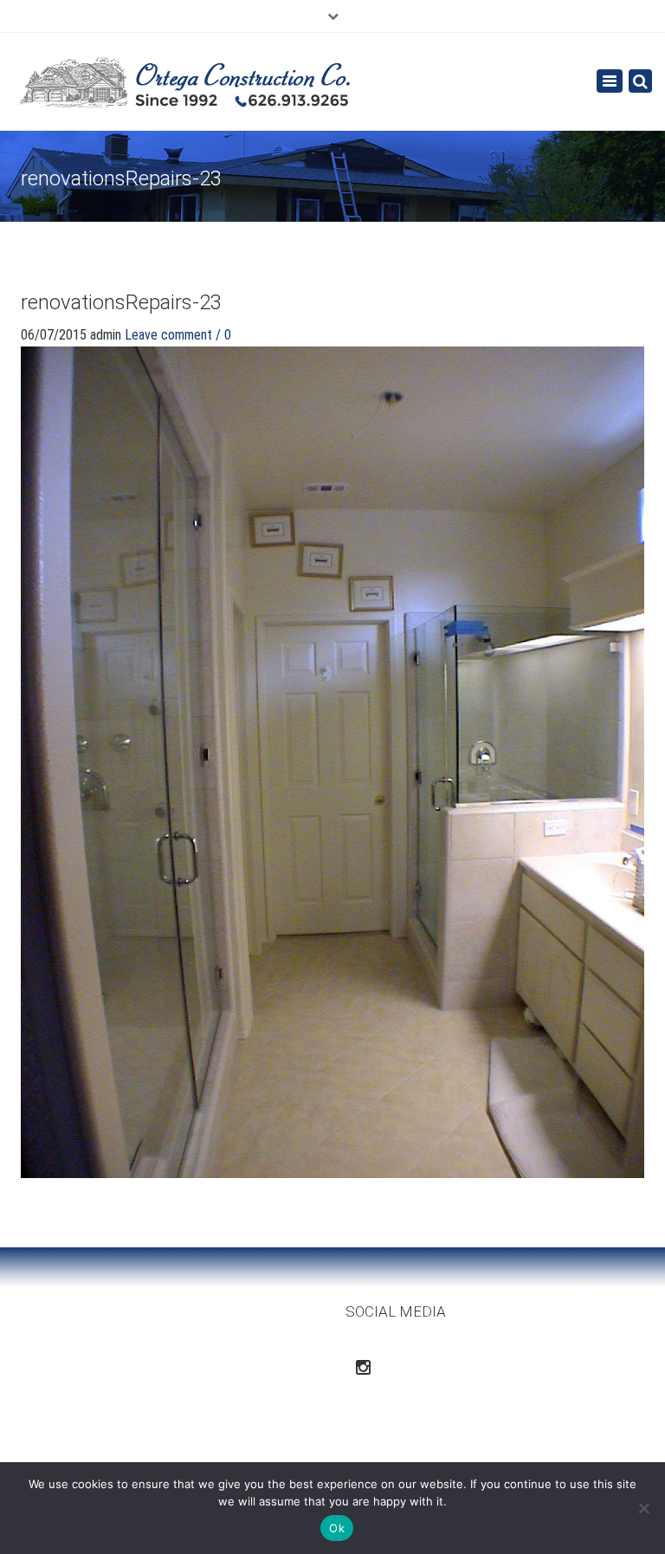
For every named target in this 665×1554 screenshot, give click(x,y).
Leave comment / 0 (178, 335)
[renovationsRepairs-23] (332, 761)
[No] (643, 1508)
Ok (337, 1528)
